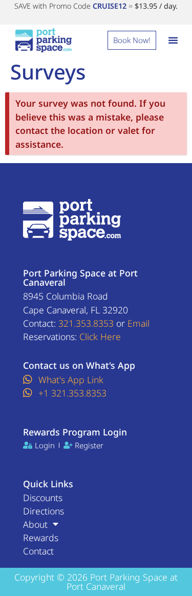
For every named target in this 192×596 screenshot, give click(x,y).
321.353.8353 (86, 323)
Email (138, 323)
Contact (38, 551)
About (35, 524)
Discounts (42, 497)
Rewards (40, 537)
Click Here (100, 336)
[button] (173, 40)
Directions (43, 511)
